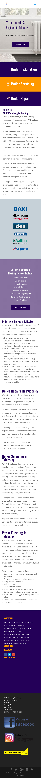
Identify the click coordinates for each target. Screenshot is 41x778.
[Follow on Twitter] (9, 654)
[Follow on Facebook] (5, 654)
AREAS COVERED (20, 307)
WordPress (20, 775)
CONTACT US (20, 44)
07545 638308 (17, 712)
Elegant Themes (20, 773)
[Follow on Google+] (13, 654)
